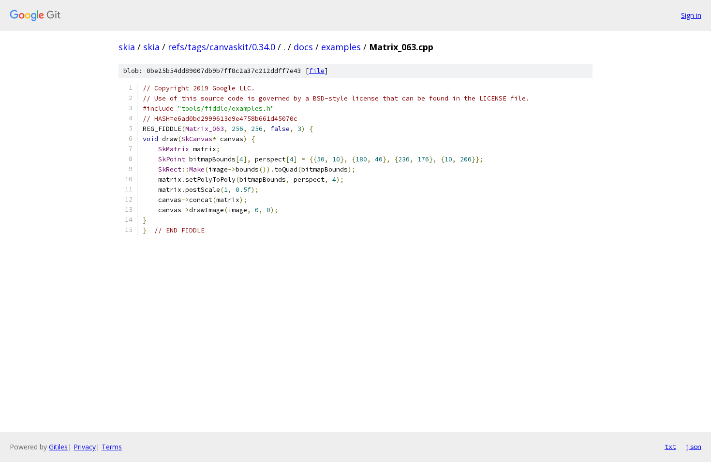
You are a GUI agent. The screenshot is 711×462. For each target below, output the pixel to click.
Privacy (85, 446)
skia (126, 47)
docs (303, 47)
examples (341, 47)
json (693, 446)
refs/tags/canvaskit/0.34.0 (221, 47)
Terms (112, 446)
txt (670, 446)
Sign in (691, 15)
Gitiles (58, 446)
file (317, 71)
